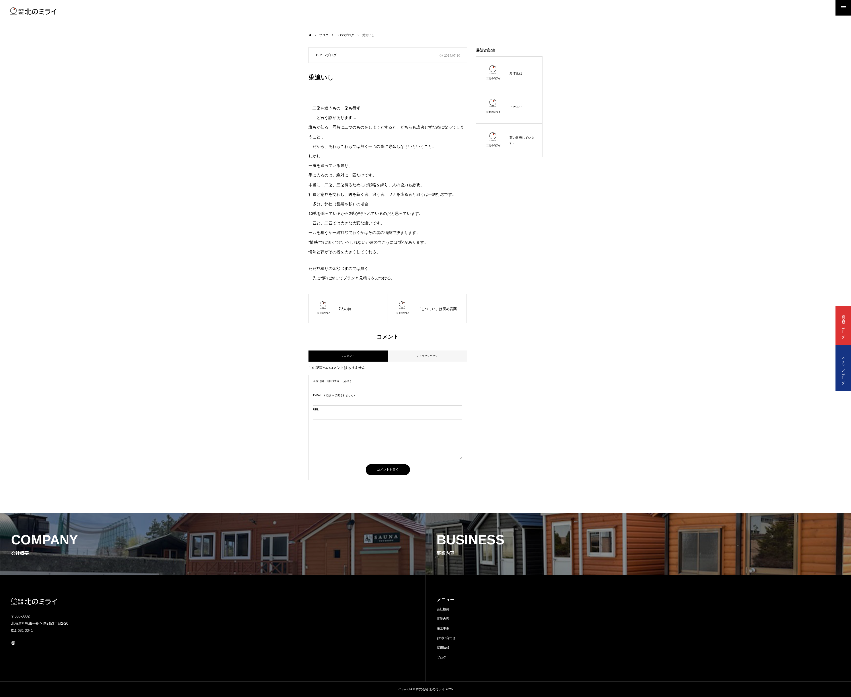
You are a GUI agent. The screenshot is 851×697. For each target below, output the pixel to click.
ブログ (441, 657)
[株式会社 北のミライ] (33, 11)
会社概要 (443, 609)
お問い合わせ (446, 638)
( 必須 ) (332, 381)
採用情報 (443, 647)
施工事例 (443, 628)
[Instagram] (13, 643)
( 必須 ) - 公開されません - (334, 395)
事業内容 (443, 618)
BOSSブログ (326, 55)
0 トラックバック (427, 355)
